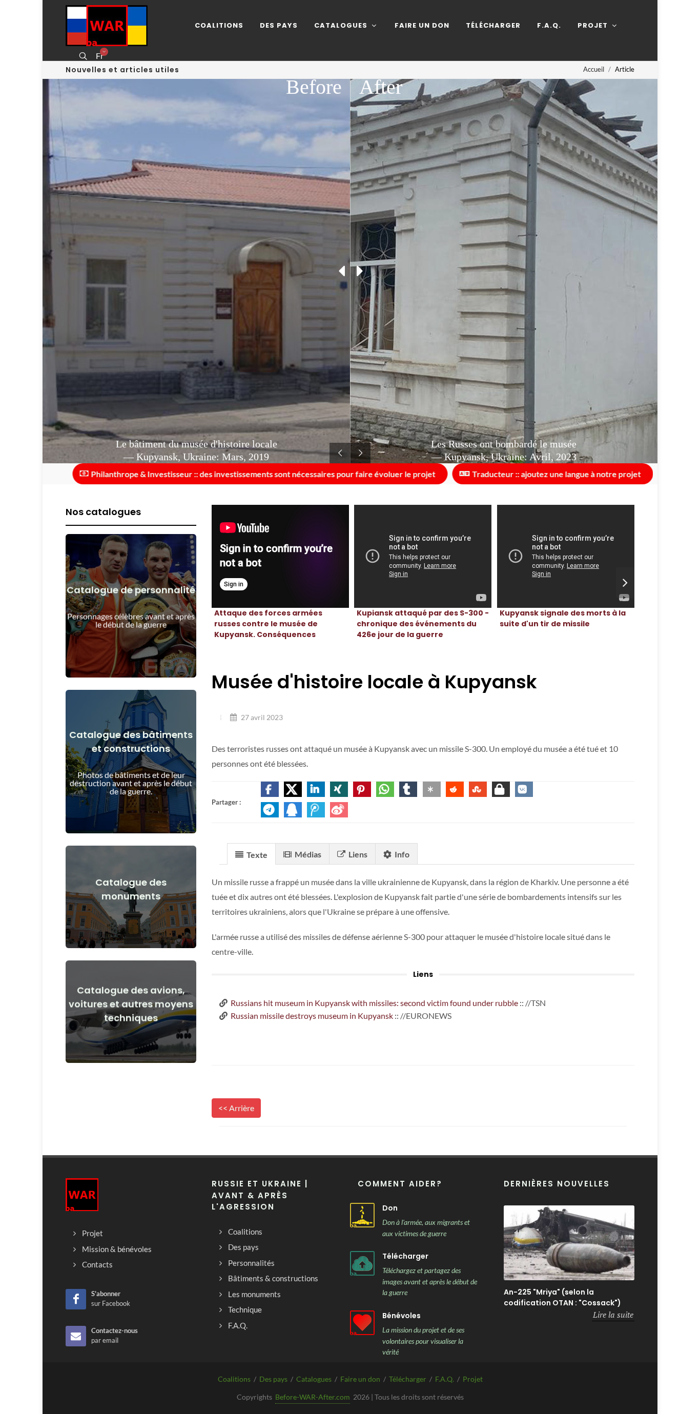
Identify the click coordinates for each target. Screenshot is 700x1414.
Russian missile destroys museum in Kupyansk (312, 1015)
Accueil (593, 69)
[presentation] (625, 582)
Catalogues (314, 1379)
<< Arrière (236, 1108)
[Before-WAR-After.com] (107, 25)
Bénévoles (401, 1315)
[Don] (362, 1215)
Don (390, 1208)
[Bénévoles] (362, 1322)
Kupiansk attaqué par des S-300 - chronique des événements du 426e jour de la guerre (423, 624)
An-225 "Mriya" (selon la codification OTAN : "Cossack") (562, 1297)
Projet (473, 1379)
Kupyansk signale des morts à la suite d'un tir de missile (563, 618)
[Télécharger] (362, 1263)
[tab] (251, 853)
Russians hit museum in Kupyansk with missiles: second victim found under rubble (374, 1003)
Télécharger (405, 1256)
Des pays (273, 1379)
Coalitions (234, 1379)
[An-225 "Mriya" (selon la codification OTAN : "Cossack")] (569, 1242)
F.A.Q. (444, 1379)
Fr (100, 55)
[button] (270, 789)
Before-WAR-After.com (312, 1396)
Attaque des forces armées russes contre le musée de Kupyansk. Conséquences (268, 624)
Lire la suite (613, 1314)
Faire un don (360, 1379)
